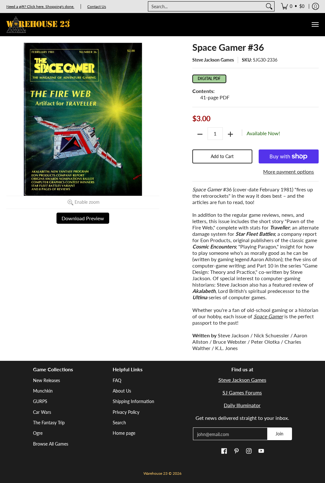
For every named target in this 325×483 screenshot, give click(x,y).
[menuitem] (292, 6)
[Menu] (315, 24)
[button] (224, 451)
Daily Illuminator (242, 405)
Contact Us (96, 6)
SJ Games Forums (242, 392)
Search (119, 422)
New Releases (46, 380)
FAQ (117, 380)
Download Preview (83, 218)
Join (279, 433)
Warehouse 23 (155, 473)
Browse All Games (50, 444)
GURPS (40, 401)
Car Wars (42, 412)
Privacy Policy (126, 412)
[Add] (230, 134)
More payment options (288, 172)
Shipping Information (133, 401)
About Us (122, 391)
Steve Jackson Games (213, 60)
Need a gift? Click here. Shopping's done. (40, 6)
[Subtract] (200, 134)
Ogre (38, 433)
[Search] (269, 6)
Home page (124, 433)
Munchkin (43, 391)
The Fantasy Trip (49, 422)
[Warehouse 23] (38, 24)
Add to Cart (222, 156)
